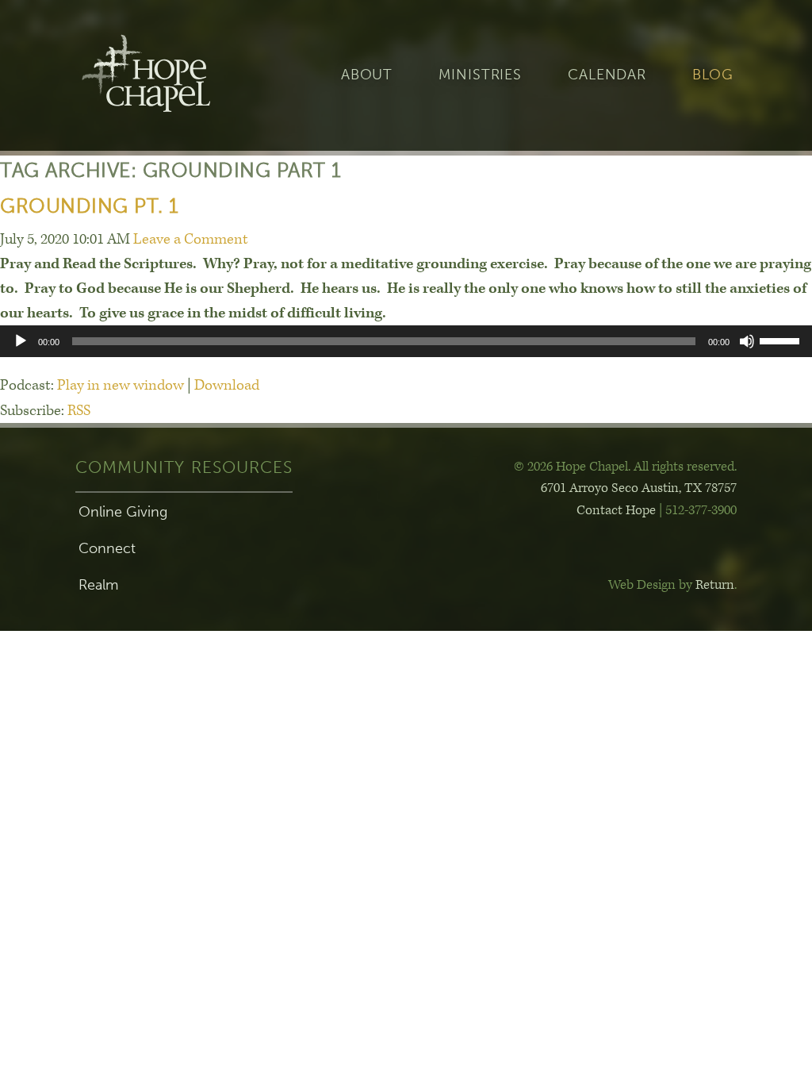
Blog (712, 75)
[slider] (782, 339)
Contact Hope (616, 510)
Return (714, 585)
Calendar (607, 75)
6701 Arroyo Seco (639, 488)
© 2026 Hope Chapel (571, 466)
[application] (406, 341)
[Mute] (747, 341)
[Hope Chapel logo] (171, 75)
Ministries (480, 75)
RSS (78, 411)
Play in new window (120, 385)
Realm (98, 585)
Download (226, 385)
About (367, 75)
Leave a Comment (190, 239)
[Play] (21, 341)
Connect (107, 548)
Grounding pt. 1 (89, 206)
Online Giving (123, 512)
